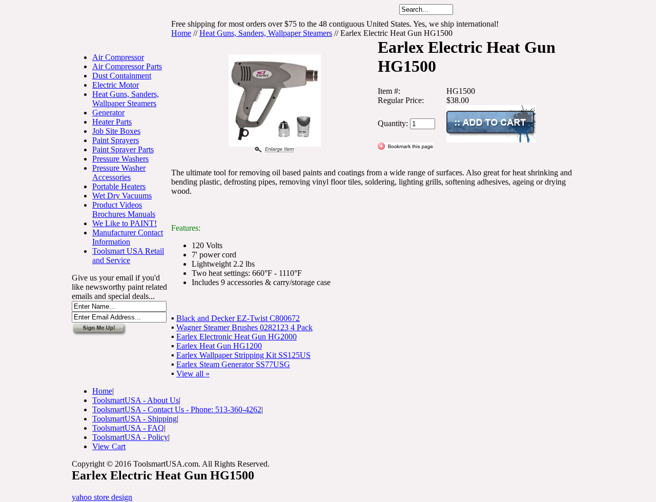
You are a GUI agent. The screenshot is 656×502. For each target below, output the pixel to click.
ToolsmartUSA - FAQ (128, 428)
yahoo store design (102, 497)
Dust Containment (121, 75)
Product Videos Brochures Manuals (123, 209)
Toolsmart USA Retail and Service (128, 256)
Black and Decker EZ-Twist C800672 (238, 318)
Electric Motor (115, 85)
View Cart (109, 446)
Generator (108, 112)
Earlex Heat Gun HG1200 (219, 346)
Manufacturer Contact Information (127, 237)
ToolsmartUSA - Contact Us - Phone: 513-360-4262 (176, 409)
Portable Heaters (119, 186)
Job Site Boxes (116, 131)
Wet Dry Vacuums (122, 195)
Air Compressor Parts (127, 66)
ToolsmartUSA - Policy (130, 437)
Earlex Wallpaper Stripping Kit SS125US (243, 355)
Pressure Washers (120, 158)
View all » (193, 373)
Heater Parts (112, 121)
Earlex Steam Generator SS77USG (233, 364)
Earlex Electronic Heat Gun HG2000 (236, 336)
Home (181, 33)
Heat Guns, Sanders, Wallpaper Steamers (125, 99)
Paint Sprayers (115, 140)
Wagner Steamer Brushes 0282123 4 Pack (244, 327)
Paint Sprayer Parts (123, 149)
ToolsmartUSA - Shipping (134, 418)
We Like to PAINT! (124, 223)
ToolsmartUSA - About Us (135, 400)
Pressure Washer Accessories (119, 173)
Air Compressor (118, 57)
